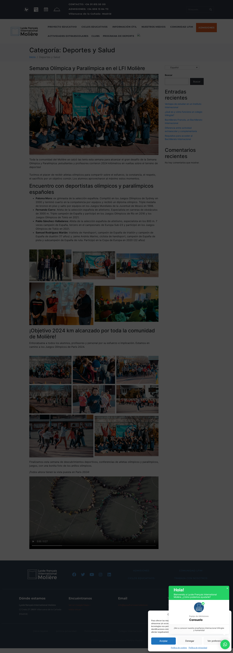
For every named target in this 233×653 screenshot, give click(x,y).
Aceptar (163, 641)
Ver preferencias (215, 641)
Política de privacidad (198, 648)
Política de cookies (179, 648)
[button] (226, 614)
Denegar (189, 641)
